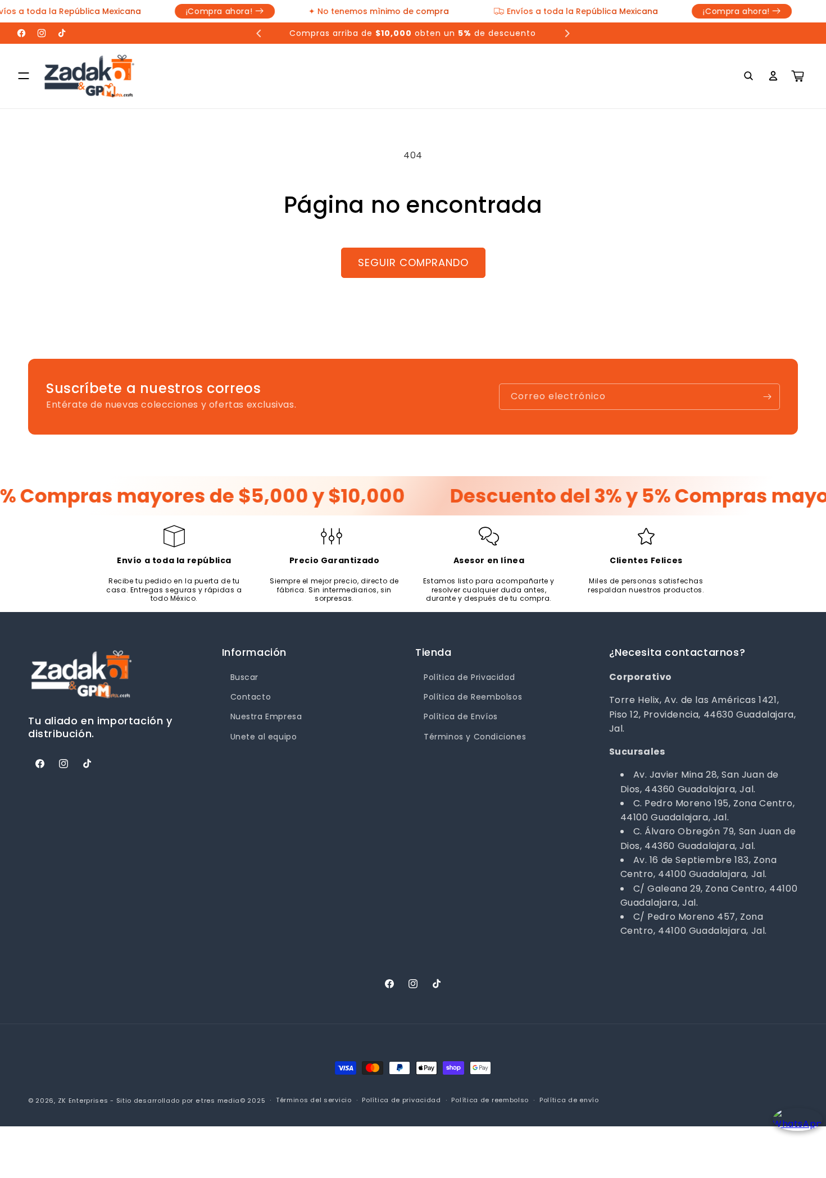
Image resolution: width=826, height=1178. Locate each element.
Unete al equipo (263, 736)
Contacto (250, 696)
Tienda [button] (433, 652)
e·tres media (218, 1100)
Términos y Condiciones (475, 736)
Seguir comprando (413, 262)
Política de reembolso (490, 1099)
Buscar (244, 677)
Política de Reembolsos (473, 696)
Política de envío (569, 1099)
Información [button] (254, 652)
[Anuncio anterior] (259, 33)
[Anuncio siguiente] (567, 33)
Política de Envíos (461, 716)
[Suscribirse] (767, 396)
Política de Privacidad (469, 677)
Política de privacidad (401, 1099)
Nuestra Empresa (266, 716)
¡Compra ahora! (203, 11)
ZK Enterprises (83, 1100)
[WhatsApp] (794, 1129)
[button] (23, 75)
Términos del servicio (314, 1099)
